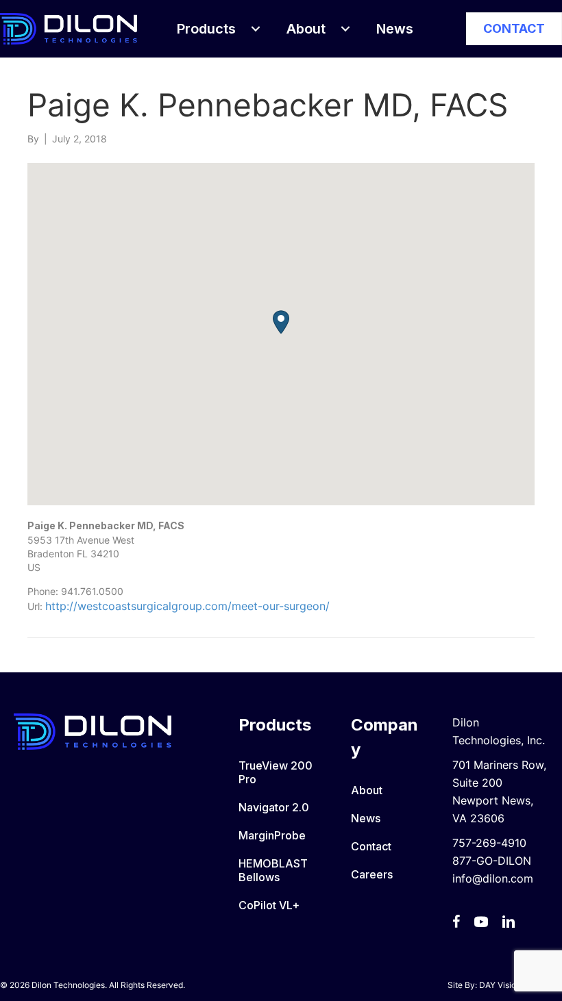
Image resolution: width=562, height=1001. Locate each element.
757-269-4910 (489, 843)
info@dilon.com (492, 878)
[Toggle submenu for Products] (255, 28)
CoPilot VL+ (269, 905)
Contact (371, 846)
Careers (372, 874)
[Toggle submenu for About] (345, 28)
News (365, 818)
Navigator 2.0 (274, 807)
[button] (281, 322)
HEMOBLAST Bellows (273, 870)
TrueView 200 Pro (276, 772)
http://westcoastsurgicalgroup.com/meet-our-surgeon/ (187, 606)
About (366, 790)
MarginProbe (272, 835)
